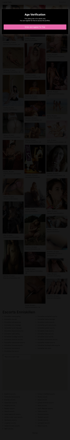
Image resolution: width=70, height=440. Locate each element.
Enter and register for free (35, 27)
